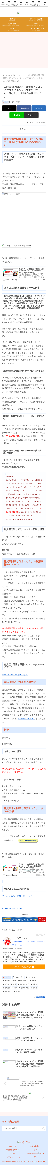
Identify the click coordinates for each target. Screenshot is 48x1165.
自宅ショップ (24, 984)
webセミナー (19, 977)
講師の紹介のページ (26, 718)
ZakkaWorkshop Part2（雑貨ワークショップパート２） (28, 943)
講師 (35, 1150)
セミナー (8, 977)
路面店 (34, 984)
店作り (7, 984)
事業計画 (34, 981)
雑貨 (15, 988)
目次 (22, 129)
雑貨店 (18, 991)
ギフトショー (32, 977)
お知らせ (12, 1146)
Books (12, 1153)
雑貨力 (34, 988)
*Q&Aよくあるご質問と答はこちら (17, 896)
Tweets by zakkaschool (12, 908)
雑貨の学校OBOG (12, 1150)
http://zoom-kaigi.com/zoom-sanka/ (21, 519)
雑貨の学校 (25, 988)
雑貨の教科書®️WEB (35, 1153)
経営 (14, 984)
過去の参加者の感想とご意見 (15, 674)
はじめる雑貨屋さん (21, 981)
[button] (31, 115)
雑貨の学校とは (36, 1146)
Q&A (35, 1157)
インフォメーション (12, 1157)
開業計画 (7, 988)
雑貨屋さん (8, 991)
